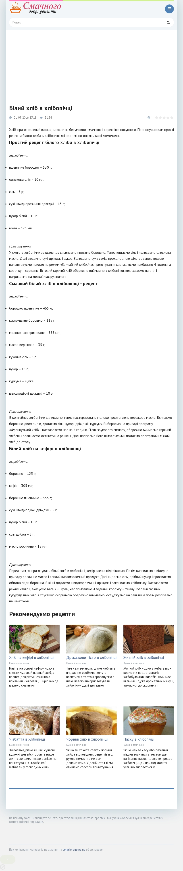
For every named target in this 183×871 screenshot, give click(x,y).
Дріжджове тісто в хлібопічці (91, 657)
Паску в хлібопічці (138, 739)
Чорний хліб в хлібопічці (87, 739)
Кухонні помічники (19, 663)
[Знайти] (168, 22)
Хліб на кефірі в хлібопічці (31, 657)
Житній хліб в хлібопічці (143, 657)
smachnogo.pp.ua (74, 850)
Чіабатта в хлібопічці (27, 739)
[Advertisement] (91, 63)
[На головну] (36, 9)
